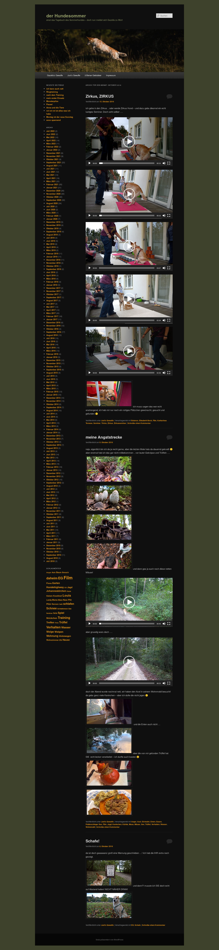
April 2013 (51, 460)
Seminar (97, 423)
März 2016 (51, 350)
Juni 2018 (50, 272)
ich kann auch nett (54, 88)
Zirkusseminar (120, 423)
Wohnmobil (90, 827)
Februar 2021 (52, 184)
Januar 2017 (51, 319)
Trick (57, 623)
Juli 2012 (50, 488)
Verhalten (156, 824)
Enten (152, 821)
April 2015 (51, 385)
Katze (69, 591)
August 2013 (52, 448)
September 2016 (53, 332)
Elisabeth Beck (145, 420)
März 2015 (51, 388)
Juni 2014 (50, 416)
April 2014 (51, 422)
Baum (59, 572)
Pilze (48, 604)
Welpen (59, 631)
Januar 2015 (51, 394)
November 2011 (53, 510)
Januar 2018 (51, 284)
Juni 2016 (50, 341)
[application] (129, 141)
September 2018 (53, 269)
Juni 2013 (50, 454)
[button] (129, 142)
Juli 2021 (50, 168)
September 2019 (53, 231)
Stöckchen (51, 617)
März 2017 (51, 313)
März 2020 (51, 212)
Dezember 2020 (53, 190)
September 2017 (53, 297)
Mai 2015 (50, 382)
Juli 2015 (50, 375)
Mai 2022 (50, 137)
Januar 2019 (51, 256)
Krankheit (57, 595)
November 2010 (53, 548)
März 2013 (51, 463)
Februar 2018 (52, 281)
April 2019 (51, 247)
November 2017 (53, 291)
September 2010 (53, 554)
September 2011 (53, 517)
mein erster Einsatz (55, 98)
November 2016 (53, 325)
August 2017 (52, 300)
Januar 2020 (51, 218)
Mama (55, 600)
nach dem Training (55, 94)
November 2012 (53, 476)
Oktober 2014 (52, 404)
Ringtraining (52, 91)
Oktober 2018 (52, 266)
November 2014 (53, 400)
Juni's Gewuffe (107, 420)
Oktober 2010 (52, 551)
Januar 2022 (51, 149)
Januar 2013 (51, 470)
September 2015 (53, 369)
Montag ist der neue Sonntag (59, 116)
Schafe (138, 925)
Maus (131, 824)
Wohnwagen (65, 636)
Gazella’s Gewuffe (55, 75)
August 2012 (52, 485)
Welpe (50, 631)
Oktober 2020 (52, 196)
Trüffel (148, 824)
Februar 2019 (52, 253)
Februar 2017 (52, 316)
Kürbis (125, 824)
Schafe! (93, 841)
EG (132, 925)
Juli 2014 (50, 413)
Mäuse (137, 824)
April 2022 (51, 140)
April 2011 (51, 532)
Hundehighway (55, 587)
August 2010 (52, 558)
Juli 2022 (50, 131)
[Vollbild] (168, 163)
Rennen (55, 604)
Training (64, 617)
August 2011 (52, 520)
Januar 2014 (51, 432)
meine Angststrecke (104, 437)
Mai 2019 (50, 244)
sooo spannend (53, 120)
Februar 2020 (52, 215)
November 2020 (53, 193)
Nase (65, 600)
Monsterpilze (52, 101)
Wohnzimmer (52, 639)
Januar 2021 (51, 187)
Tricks (104, 423)
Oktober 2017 (52, 294)
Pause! (49, 104)
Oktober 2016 (52, 328)
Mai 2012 (50, 495)
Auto (54, 572)
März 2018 (51, 278)
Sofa (55, 613)
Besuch (65, 572)
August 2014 (52, 410)
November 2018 (53, 262)
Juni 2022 (50, 134)
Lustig (49, 600)
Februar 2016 (52, 354)
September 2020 (53, 200)
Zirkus (110, 423)
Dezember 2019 (53, 222)
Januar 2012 (51, 507)
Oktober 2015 (52, 366)
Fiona (49, 583)
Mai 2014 (50, 419)
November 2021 (53, 156)
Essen (159, 821)
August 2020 (52, 203)
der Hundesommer (66, 15)
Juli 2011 (50, 523)
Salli (61, 604)
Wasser (163, 824)
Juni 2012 (50, 492)
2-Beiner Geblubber (93, 75)
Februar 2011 (52, 539)
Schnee (51, 608)
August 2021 (52, 165)
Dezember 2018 (53, 259)
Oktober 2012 (52, 479)
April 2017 (51, 310)
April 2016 (51, 347)
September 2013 (53, 444)
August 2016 (52, 335)
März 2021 (51, 181)
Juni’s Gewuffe (73, 75)
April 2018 (51, 275)
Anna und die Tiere (55, 107)
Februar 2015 (52, 391)
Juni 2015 (50, 379)
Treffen (50, 622)
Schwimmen (62, 608)
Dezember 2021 (53, 153)
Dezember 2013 (53, 435)
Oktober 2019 (52, 228)
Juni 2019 (50, 240)
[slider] (126, 163)
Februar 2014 (52, 429)
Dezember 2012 (53, 473)
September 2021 (53, 162)
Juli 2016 (50, 338)
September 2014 (53, 407)
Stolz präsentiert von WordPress (109, 939)
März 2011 (51, 536)
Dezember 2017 (53, 288)
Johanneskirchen (56, 591)
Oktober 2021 (52, 159)
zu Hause (64, 639)
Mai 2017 (50, 306)
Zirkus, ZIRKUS (100, 96)
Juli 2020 (50, 206)
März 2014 (51, 426)
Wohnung (52, 636)
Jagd (109, 824)
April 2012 (51, 498)
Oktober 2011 (52, 514)
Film (154, 420)
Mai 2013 (50, 457)
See (142, 824)
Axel (139, 821)
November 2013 (53, 438)
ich (65, 587)
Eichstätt (146, 821)
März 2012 (51, 501)
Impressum (111, 75)
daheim (52, 578)
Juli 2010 (50, 561)
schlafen (68, 604)
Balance (134, 420)
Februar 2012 (52, 504)
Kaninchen (117, 824)
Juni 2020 (50, 209)
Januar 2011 (51, 542)
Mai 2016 (50, 344)
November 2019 (53, 225)
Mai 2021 (50, 174)
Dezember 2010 (53, 545)
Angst (133, 821)
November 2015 (53, 363)
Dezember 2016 (53, 322)
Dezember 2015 (53, 360)
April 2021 (51, 178)
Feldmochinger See (94, 824)
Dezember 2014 (53, 397)
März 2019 (51, 250)
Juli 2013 (50, 451)
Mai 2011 (50, 529)
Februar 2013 (52, 466)
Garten (56, 583)
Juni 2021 (50, 171)
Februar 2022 (52, 146)
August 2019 (52, 234)
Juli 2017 (50, 303)
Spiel (61, 613)
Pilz (70, 599)
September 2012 (53, 482)
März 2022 (51, 143)
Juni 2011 (50, 526)
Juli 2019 (50, 237)
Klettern (49, 596)
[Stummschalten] (164, 163)
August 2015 (52, 372)
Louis (67, 595)
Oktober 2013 (52, 441)
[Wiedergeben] (89, 163)
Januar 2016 (51, 357)
